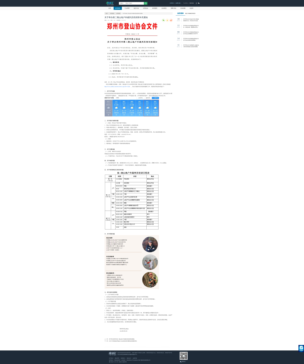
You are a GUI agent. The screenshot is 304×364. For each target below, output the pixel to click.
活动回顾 (182, 8)
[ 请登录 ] (171, 3)
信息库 (191, 8)
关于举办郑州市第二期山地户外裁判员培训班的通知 (121, 339)
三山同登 (127, 8)
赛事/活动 (173, 8)
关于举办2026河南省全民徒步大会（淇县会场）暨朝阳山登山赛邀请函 (191, 26)
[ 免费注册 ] (178, 3)
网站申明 (117, 358)
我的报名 (192, 3)
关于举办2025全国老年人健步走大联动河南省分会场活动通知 (191, 46)
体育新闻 (117, 8)
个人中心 (185, 3)
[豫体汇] (110, 2)
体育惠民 (154, 8)
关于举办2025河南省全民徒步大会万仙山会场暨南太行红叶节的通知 (191, 33)
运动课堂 (164, 8)
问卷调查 (301, 348)
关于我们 (111, 358)
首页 (109, 8)
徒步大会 (136, 8)
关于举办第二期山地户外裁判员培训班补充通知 (133, 13)
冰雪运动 (145, 8)
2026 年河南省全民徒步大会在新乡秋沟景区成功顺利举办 (123, 341)
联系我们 (123, 358)
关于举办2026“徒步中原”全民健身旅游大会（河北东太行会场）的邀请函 (191, 20)
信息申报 (135, 358)
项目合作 (129, 358)
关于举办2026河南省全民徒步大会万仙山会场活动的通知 (191, 39)
